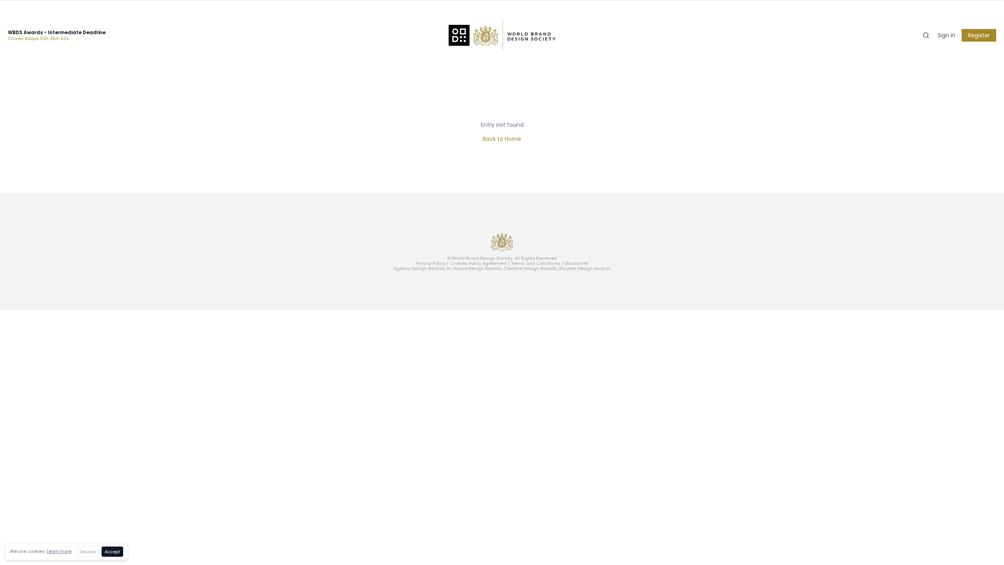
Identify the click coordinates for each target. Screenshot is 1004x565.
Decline (88, 552)
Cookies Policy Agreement (478, 263)
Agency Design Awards (419, 268)
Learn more (59, 551)
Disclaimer (576, 263)
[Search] (925, 35)
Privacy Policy (430, 263)
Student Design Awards (585, 268)
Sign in (946, 35)
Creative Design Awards (530, 268)
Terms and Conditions (535, 263)
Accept (112, 552)
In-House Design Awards (474, 268)
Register (979, 35)
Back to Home (502, 139)
